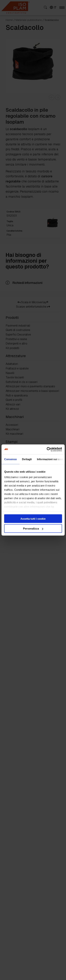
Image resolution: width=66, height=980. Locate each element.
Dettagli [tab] (27, 459)
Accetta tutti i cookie (33, 518)
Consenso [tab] (10, 459)
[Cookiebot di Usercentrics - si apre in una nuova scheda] (47, 449)
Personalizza (31, 528)
